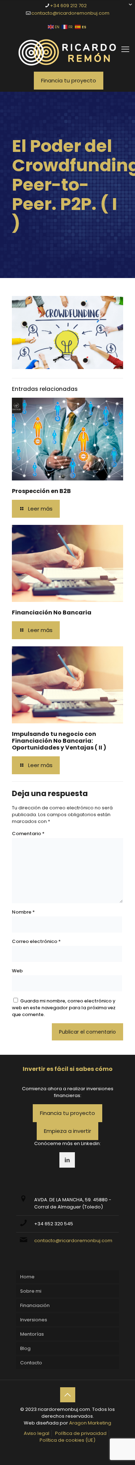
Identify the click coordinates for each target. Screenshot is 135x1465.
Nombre (23, 912)
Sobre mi (30, 1291)
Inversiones (33, 1319)
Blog (25, 1348)
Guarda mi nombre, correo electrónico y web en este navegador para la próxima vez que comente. (64, 1007)
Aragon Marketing (90, 1422)
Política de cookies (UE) (67, 1440)
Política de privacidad (81, 1433)
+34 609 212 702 (68, 5)
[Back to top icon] (67, 1394)
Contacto (31, 1362)
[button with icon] (67, 1160)
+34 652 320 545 (53, 1223)
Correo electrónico (36, 941)
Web (17, 970)
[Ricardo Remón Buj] (67, 52)
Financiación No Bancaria (51, 612)
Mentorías (32, 1334)
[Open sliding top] (127, 8)
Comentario (28, 833)
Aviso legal (36, 1433)
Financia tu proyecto (68, 80)
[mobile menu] (125, 49)
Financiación (35, 1305)
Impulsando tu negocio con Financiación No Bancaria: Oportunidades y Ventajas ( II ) (59, 741)
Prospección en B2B (41, 491)
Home (27, 1276)
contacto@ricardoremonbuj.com (70, 13)
